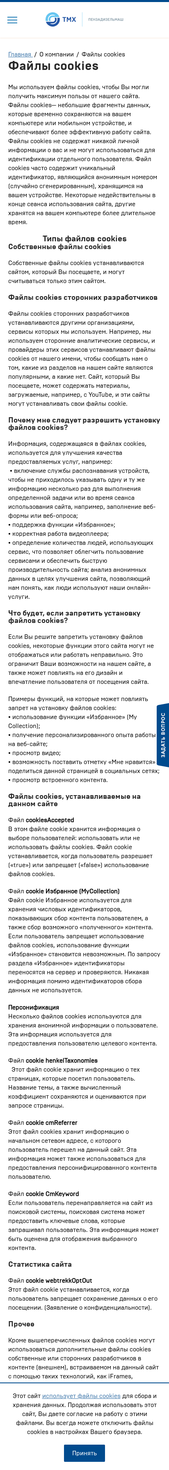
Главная (20, 54)
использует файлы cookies (81, 1396)
